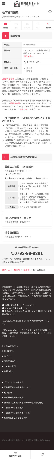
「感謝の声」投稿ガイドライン (17, 412)
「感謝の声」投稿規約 (13, 407)
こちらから (23, 109)
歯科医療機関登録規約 (13, 397)
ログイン (8, 356)
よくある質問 (10, 366)
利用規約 (8, 392)
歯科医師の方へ (11, 361)
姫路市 (11, 79)
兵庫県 (5, 79)
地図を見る (28, 56)
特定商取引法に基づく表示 (15, 417)
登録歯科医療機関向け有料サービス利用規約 (23, 402)
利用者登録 (9, 351)
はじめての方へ (11, 346)
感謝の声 (48, 28)
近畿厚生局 (15, 103)
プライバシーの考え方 (13, 382)
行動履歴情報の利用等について (17, 387)
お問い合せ (9, 371)
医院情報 (5, 28)
